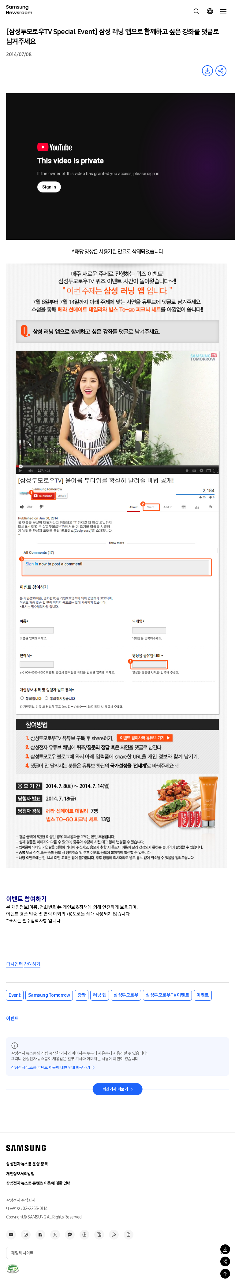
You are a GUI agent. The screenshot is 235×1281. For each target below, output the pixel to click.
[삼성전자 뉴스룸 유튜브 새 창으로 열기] (11, 1235)
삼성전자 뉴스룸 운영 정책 (26, 1164)
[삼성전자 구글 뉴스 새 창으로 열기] (128, 1235)
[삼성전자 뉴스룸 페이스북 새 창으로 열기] (40, 1235)
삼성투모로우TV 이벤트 (167, 995)
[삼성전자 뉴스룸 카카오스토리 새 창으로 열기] (70, 1235)
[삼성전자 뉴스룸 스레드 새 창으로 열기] (84, 1235)
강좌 (81, 995)
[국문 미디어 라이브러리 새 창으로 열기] (99, 1235)
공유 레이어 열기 (220, 70)
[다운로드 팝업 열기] (225, 1249)
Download (207, 70)
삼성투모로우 (126, 995)
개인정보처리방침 (20, 1173)
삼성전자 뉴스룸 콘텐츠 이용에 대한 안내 (38, 1183)
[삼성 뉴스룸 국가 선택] (209, 11)
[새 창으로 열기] (12, 1269)
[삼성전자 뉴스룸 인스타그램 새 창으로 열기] (26, 1235)
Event (15, 995)
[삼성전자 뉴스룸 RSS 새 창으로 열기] (114, 1235)
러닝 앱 (99, 995)
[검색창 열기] (196, 11)
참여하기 (32, 964)
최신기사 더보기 (115, 1089)
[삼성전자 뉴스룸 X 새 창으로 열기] (55, 1235)
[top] (225, 1274)
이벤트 (202, 995)
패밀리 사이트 (22, 1253)
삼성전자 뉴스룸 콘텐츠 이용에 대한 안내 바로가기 (50, 1067)
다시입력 (14, 964)
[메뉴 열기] (223, 11)
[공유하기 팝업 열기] (225, 1261)
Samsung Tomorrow (49, 995)
